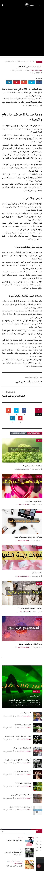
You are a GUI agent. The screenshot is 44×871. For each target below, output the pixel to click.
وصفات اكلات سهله (18, 863)
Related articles (34, 433)
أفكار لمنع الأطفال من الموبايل (22, 724)
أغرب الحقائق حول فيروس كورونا (30, 644)
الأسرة (21, 849)
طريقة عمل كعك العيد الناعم (14, 866)
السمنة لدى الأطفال (26, 713)
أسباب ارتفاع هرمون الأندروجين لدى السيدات (18, 736)
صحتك (20, 861)
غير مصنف (39, 62)
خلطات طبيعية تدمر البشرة (23, 783)
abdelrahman (35, 70)
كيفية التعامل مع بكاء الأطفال (13, 396)
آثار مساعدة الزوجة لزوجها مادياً (22, 748)
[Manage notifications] (39, 866)
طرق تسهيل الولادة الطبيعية (14, 840)
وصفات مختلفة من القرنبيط (32, 465)
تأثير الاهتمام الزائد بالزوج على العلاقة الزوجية (13, 853)
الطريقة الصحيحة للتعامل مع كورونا (29, 608)
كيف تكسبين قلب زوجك (34, 501)
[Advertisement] (22, 33)
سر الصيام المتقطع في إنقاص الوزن (21, 795)
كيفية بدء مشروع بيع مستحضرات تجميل (28, 537)
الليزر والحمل (35, 696)
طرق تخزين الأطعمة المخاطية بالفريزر (20, 806)
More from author (18, 433)
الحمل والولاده (36, 692)
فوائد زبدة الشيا (37, 572)
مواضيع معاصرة (11, 861)
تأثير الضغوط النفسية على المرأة (22, 771)
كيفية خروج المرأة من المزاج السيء (28, 382)
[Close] (2, 832)
